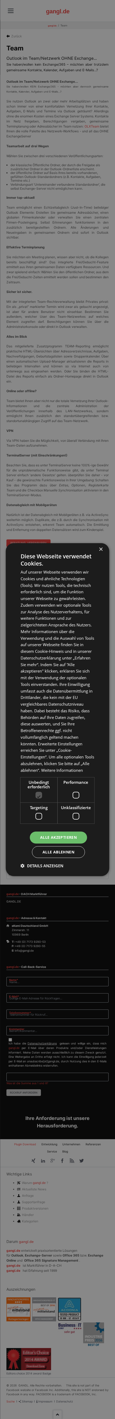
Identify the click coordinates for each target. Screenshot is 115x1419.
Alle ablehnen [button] (58, 851)
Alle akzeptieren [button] (58, 837)
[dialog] (57, 709)
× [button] (101, 549)
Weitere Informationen (62, 770)
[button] (42, 865)
